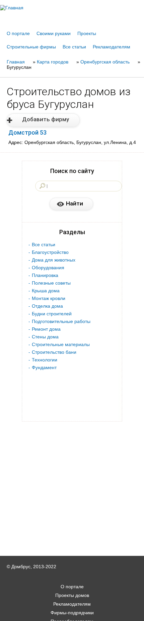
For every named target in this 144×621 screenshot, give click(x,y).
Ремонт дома (46, 329)
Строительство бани (54, 352)
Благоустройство (50, 252)
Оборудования (48, 267)
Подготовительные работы (61, 321)
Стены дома (45, 336)
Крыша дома (46, 290)
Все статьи (74, 46)
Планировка (45, 275)
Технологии (44, 359)
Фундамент (44, 367)
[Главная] (72, 7)
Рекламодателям (111, 46)
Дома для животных (53, 260)
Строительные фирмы (31, 46)
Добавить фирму (45, 119)
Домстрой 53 (27, 132)
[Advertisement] (72, 611)
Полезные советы (51, 283)
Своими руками (54, 33)
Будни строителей (52, 313)
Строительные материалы (61, 344)
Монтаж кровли (48, 298)
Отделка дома (47, 306)
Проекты (86, 33)
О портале (18, 33)
